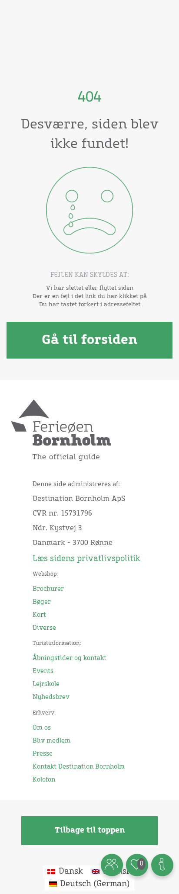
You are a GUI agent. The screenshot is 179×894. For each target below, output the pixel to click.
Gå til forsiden (89, 339)
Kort (39, 615)
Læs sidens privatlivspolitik (86, 559)
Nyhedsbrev (51, 697)
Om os (42, 728)
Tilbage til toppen (90, 830)
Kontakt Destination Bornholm (79, 767)
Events (43, 671)
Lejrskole (46, 684)
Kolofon (44, 780)
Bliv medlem (51, 741)
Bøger (42, 602)
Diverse (44, 628)
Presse (43, 754)
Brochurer (48, 589)
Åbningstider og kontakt (69, 658)
